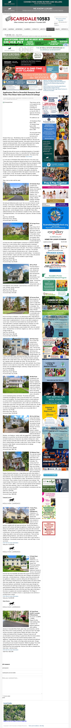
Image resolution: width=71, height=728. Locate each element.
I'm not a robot (6, 696)
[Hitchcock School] (55, 262)
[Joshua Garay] (55, 326)
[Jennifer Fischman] (55, 151)
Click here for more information (10, 542)
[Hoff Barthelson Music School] (55, 393)
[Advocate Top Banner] (22, 82)
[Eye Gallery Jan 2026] (55, 240)
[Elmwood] (55, 305)
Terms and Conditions (34, 725)
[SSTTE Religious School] (55, 370)
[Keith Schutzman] (35, 56)
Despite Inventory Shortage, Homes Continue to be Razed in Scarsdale (55, 89)
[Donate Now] (49, 528)
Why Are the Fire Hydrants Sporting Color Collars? (53, 83)
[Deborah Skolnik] (49, 485)
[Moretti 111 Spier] (22, 87)
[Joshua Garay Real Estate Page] (55, 437)
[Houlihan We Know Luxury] (35, 9)
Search (55, 23)
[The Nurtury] (35, 76)
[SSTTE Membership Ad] (55, 173)
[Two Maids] (49, 498)
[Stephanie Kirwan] (62, 485)
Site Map (42, 725)
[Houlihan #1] (35, 49)
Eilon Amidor (29, 156)
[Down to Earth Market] (49, 512)
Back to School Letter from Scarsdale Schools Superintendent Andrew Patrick (54, 86)
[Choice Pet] (35, 42)
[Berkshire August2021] (35, 62)
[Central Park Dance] (55, 195)
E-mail (9, 672)
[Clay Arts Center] (35, 69)
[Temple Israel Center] (55, 348)
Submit (3, 697)
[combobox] (60, 25)
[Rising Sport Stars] (55, 460)
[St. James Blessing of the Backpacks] (55, 128)
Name (5, 668)
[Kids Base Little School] (55, 284)
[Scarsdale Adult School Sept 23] (55, 217)
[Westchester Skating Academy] (55, 106)
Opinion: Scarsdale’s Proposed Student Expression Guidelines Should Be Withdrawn (54, 81)
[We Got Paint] (55, 415)
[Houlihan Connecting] (35, 2)
